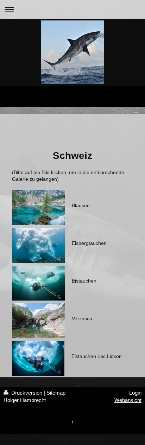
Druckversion (27, 393)
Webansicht (127, 400)
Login (135, 393)
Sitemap (55, 393)
